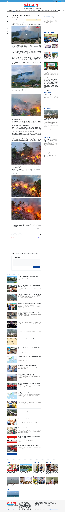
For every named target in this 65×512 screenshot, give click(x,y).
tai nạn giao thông (36, 367)
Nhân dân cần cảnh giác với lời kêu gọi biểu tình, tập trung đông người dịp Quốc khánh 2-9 (29, 437)
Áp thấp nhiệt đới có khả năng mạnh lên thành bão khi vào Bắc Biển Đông (29, 393)
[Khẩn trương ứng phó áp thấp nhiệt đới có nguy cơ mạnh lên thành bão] (12, 359)
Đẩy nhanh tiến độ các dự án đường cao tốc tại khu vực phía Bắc (29, 409)
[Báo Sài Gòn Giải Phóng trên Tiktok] (56, 1)
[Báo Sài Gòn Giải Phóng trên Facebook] (53, 1)
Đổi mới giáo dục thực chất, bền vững (25, 485)
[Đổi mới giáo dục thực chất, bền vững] (26, 480)
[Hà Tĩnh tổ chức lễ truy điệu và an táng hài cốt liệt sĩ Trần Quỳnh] (12, 306)
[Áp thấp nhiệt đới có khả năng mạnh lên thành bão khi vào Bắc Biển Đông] (12, 395)
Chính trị (10, 10)
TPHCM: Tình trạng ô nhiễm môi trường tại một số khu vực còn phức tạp (50, 129)
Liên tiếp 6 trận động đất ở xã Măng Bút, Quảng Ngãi (27, 338)
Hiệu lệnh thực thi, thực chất (49, 17)
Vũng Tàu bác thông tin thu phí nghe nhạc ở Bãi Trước (27, 321)
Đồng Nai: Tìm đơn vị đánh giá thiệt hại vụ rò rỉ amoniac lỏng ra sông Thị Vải (51, 131)
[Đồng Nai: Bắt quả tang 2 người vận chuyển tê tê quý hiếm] (39, 467)
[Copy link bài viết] (8, 29)
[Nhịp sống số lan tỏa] (39, 480)
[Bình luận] (8, 31)
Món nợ (45, 100)
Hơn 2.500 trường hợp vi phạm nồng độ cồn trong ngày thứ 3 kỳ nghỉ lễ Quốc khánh (29, 286)
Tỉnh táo (45, 105)
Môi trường (47, 108)
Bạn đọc (42, 10)
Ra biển (8, 498)
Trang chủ (7, 10)
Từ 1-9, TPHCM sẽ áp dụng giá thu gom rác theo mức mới (50, 134)
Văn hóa (39, 10)
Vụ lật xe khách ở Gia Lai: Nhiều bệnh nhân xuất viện (27, 365)
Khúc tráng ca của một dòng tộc (23, 401)
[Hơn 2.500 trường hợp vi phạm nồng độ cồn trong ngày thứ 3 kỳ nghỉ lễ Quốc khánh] (12, 288)
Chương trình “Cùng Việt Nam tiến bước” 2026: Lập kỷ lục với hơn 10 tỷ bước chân (29, 384)
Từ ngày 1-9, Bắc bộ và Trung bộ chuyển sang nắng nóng (28, 276)
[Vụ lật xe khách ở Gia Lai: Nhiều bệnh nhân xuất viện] (12, 368)
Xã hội (14, 10)
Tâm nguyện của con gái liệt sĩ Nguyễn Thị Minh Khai (27, 418)
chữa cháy (21, 253)
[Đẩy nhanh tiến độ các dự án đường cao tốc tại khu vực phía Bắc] (12, 412)
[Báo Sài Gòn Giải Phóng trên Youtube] (55, 1)
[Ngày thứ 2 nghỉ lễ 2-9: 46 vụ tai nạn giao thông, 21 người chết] (12, 448)
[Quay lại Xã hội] (8, 34)
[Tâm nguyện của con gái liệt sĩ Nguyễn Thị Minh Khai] (12, 421)
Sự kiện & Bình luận (49, 16)
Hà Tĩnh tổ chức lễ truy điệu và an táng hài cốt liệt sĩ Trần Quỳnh (29, 303)
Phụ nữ (54, 10)
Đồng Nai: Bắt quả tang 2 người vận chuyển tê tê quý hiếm (38, 472)
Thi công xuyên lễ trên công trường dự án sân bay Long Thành (29, 294)
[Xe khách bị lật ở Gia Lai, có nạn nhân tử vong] (12, 377)
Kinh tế (22, 10)
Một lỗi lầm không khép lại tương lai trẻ (47, 58)
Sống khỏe (35, 10)
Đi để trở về (46, 42)
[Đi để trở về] (51, 38)
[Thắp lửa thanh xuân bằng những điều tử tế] (47, 46)
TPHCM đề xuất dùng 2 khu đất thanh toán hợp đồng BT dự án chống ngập (50, 80)
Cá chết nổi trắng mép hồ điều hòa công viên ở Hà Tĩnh (51, 119)
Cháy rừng (17, 253)
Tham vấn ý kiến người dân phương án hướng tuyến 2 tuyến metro (50, 72)
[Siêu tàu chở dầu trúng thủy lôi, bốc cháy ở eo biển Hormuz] (13, 480)
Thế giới (26, 10)
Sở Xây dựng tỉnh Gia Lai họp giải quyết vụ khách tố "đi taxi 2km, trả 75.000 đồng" (51, 140)
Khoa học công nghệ (61, 10)
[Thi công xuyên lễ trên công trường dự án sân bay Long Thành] (12, 297)
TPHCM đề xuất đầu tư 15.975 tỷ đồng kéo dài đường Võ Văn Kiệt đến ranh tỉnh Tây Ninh (51, 83)
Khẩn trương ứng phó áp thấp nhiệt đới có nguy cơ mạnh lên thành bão (29, 357)
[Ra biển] (13, 494)
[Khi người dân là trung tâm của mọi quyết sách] (12, 430)
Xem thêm (11, 454)
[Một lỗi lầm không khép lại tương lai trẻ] (47, 54)
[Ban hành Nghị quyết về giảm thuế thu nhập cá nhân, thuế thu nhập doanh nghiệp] (52, 467)
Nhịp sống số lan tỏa (36, 484)
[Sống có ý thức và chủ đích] (55, 54)
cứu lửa (29, 253)
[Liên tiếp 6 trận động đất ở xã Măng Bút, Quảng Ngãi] (12, 341)
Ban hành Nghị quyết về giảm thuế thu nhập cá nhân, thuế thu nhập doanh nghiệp (52, 472)
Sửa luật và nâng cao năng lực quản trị (50, 26)
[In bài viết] (8, 26)
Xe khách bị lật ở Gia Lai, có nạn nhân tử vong (26, 374)
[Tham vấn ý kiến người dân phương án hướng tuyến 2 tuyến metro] (51, 66)
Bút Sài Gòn (47, 92)
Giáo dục (30, 10)
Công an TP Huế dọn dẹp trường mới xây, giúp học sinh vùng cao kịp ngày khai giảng (29, 313)
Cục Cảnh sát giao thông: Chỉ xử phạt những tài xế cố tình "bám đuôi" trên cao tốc (29, 348)
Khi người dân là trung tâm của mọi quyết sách (26, 427)
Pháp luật (18, 10)
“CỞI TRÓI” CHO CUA (47, 94)
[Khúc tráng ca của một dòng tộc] (12, 404)
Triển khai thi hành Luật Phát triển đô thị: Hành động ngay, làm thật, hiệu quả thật (50, 90)
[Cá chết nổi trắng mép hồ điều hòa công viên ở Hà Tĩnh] (12, 333)
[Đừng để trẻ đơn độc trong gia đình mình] (55, 46)
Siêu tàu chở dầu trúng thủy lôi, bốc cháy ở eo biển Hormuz (12, 485)
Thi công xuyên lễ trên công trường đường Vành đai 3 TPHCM (50, 147)
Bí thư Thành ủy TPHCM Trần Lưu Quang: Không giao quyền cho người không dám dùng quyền (51, 86)
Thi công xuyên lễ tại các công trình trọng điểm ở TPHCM (50, 156)
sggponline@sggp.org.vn (11, 509)
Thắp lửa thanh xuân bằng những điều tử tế (47, 50)
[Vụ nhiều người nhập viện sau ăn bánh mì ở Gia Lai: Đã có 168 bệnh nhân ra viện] (52, 480)
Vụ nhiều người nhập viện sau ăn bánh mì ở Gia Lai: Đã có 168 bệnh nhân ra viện (52, 485)
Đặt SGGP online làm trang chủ (54, 509)
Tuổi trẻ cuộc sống (49, 32)
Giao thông (47, 137)
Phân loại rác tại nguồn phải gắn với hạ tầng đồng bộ (51, 126)
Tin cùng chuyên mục (13, 275)
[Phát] (26, 34)
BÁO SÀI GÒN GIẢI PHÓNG (32, 6)
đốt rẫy (37, 253)
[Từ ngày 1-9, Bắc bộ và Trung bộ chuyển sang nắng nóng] (12, 279)
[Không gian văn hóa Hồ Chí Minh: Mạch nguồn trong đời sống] (13, 467)
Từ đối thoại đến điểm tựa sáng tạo (49, 24)
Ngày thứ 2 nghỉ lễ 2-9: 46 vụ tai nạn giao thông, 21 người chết (29, 445)
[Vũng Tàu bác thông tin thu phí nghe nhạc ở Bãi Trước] (12, 324)
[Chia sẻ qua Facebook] (8, 19)
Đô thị (46, 61)
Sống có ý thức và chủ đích (54, 58)
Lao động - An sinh (48, 10)
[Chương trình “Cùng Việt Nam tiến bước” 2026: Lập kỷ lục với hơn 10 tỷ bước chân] (12, 386)
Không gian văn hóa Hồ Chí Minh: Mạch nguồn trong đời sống (12, 472)
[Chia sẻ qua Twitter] (8, 21)
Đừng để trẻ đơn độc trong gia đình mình (55, 49)
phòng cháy (25, 253)
